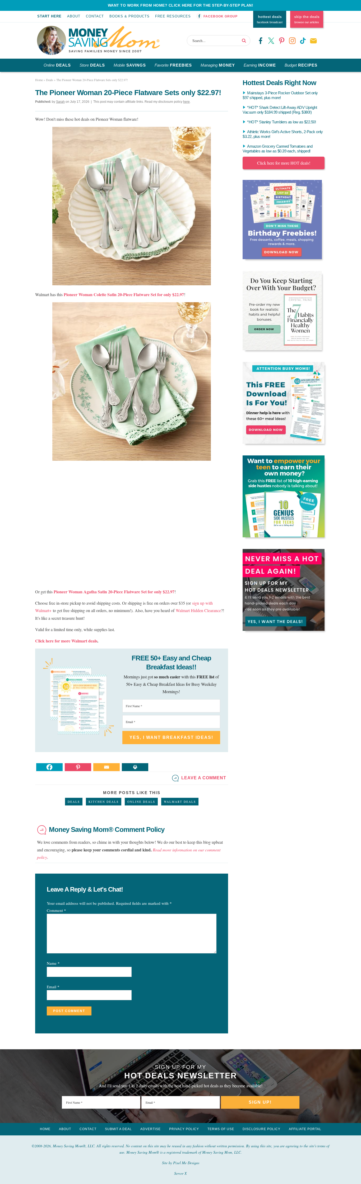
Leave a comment (203, 778)
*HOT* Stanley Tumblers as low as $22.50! (281, 122)
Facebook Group (220, 16)
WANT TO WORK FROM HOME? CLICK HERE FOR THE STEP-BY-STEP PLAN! (180, 5)
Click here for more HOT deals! (283, 163)
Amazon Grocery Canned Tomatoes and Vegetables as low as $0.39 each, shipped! (277, 148)
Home (45, 1129)
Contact (95, 16)
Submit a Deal (118, 1129)
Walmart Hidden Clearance (198, 610)
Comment (56, 910)
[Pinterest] (78, 767)
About (73, 16)
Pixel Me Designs (186, 1162)
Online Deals (141, 802)
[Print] (135, 767)
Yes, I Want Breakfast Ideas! (171, 737)
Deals (74, 802)
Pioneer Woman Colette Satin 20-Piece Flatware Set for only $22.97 (124, 294)
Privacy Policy (184, 1129)
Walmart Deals (180, 802)
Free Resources (173, 16)
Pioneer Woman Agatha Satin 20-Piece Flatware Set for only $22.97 (114, 592)
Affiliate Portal (305, 1129)
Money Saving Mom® (114, 39)
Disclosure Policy (261, 1129)
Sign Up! (260, 1102)
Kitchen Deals (104, 802)
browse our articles (307, 19)
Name (53, 963)
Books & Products (129, 16)
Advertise (150, 1129)
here (186, 102)
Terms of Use (220, 1129)
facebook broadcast (270, 19)
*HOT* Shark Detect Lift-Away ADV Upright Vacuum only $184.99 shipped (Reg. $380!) (280, 109)
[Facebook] (49, 767)
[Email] (106, 767)
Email (53, 986)
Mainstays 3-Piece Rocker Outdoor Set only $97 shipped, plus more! (280, 95)
